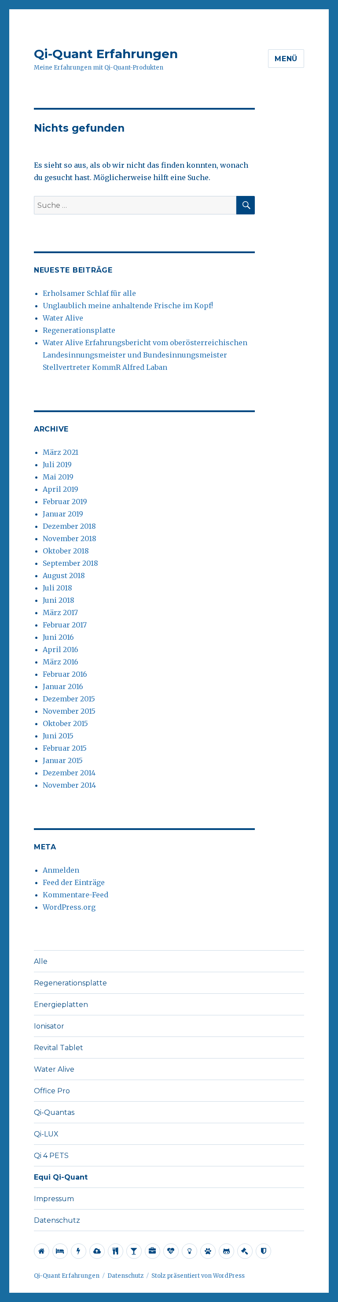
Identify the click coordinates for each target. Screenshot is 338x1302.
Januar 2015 (63, 760)
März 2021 (60, 452)
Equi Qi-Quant (61, 1177)
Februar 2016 (65, 674)
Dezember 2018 (69, 526)
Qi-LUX (46, 1134)
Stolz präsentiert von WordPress (198, 1276)
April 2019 (60, 489)
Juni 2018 (58, 600)
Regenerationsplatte (79, 330)
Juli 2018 (57, 587)
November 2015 (69, 711)
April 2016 (60, 649)
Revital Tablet (58, 1048)
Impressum (54, 1199)
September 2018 (70, 563)
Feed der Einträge (74, 882)
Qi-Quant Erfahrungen (106, 53)
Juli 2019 (57, 464)
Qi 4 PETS (51, 1155)
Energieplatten (61, 1004)
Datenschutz (57, 1220)
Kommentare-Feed (75, 894)
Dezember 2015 (69, 698)
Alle (41, 961)
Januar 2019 (63, 513)
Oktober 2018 (66, 550)
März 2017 (60, 612)
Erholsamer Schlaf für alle (89, 293)
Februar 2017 (65, 624)
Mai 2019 (58, 476)
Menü (286, 59)
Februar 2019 (65, 501)
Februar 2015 (65, 748)
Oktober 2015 (65, 723)
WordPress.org (69, 907)
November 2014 (69, 785)
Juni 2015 (58, 735)
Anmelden (61, 870)
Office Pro (52, 1091)
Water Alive (63, 318)
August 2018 (64, 575)
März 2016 (60, 661)
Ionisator (49, 1026)
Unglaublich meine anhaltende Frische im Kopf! (128, 305)
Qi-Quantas (54, 1112)
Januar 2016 (63, 686)
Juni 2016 (58, 637)
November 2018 (69, 538)
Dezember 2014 (69, 772)
